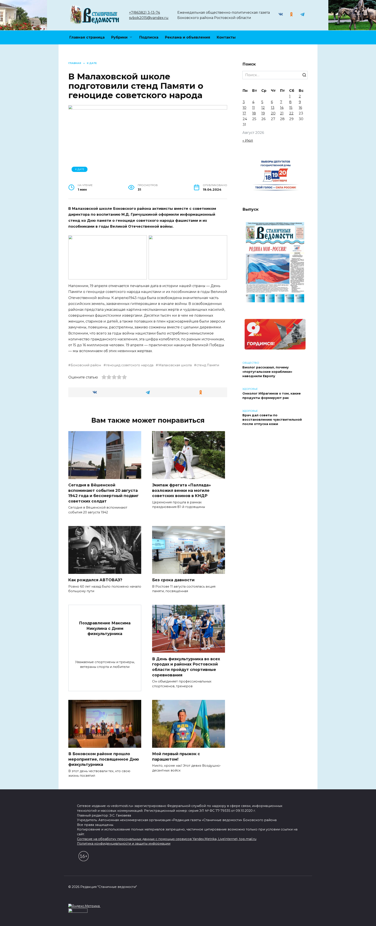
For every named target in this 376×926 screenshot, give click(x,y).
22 (291, 113)
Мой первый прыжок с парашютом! (176, 756)
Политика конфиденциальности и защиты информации (123, 843)
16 (300, 108)
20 (273, 113)
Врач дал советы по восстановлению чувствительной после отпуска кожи (272, 419)
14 (282, 108)
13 (272, 108)
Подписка (148, 37)
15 (290, 108)
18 (254, 113)
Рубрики (119, 37)
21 (282, 113)
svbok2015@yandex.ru (148, 18)
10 (244, 108)
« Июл (247, 140)
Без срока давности (173, 580)
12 (263, 108)
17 (244, 113)
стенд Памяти (207, 365)
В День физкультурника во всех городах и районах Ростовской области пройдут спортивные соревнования (186, 666)
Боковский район (86, 365)
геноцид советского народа (129, 365)
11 (253, 108)
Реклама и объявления (187, 37)
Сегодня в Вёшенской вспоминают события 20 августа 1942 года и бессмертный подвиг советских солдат (103, 493)
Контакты (226, 37)
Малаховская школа (174, 365)
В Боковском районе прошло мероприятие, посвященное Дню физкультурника (103, 759)
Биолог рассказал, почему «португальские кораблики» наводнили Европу (267, 371)
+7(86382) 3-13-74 (144, 12)
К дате (79, 169)
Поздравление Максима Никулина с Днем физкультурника (105, 628)
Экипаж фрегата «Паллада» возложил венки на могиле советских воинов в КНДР (181, 490)
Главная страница (87, 37)
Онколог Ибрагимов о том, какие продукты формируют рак (271, 396)
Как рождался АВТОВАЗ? (95, 580)
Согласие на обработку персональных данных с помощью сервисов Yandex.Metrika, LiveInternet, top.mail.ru (166, 839)
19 (263, 113)
